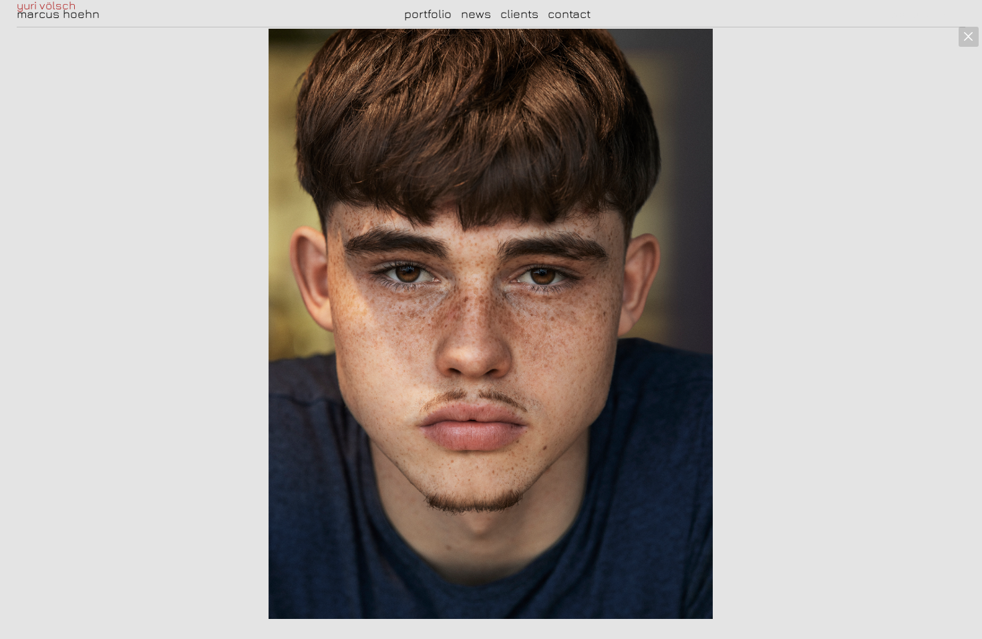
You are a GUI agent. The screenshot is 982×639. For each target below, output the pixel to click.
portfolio (428, 14)
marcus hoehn (58, 14)
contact (569, 14)
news (476, 14)
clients (519, 14)
